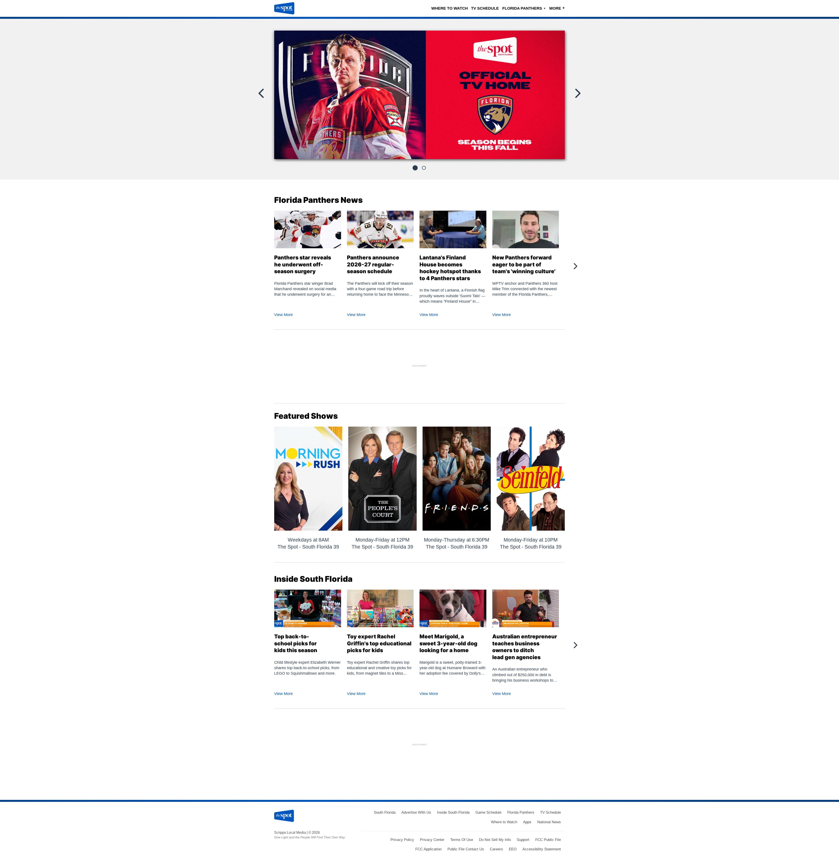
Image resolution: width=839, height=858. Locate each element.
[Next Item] (577, 93)
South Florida (384, 812)
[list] (419, 95)
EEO (513, 849)
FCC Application (428, 849)
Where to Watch (449, 8)
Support (523, 840)
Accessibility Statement (541, 849)
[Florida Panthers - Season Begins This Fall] (419, 97)
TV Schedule (485, 8)
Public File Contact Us (465, 849)
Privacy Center (432, 840)
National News (549, 822)
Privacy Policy (402, 840)
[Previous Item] (261, 93)
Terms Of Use (461, 840)
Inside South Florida (453, 812)
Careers (496, 849)
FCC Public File (548, 840)
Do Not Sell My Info (495, 840)
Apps (527, 822)
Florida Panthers (524, 8)
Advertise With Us (416, 812)
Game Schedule (488, 812)
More (557, 8)
